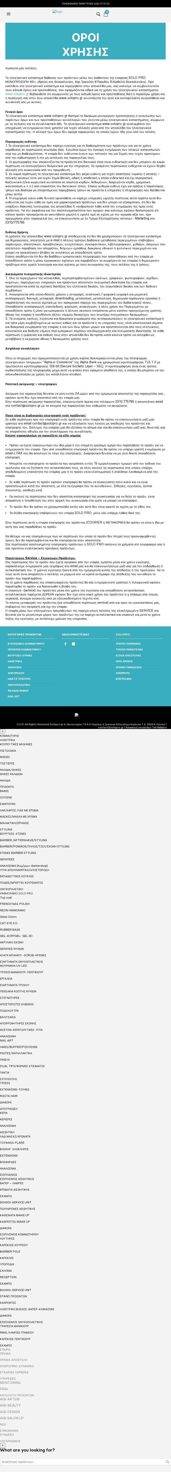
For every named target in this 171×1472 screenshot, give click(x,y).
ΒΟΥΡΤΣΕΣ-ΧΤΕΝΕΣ (20, 655)
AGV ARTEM (9, 1399)
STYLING (6, 829)
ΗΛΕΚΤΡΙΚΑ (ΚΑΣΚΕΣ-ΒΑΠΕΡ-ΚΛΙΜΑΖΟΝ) (27, 1309)
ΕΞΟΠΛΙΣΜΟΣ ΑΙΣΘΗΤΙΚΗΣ (17, 1179)
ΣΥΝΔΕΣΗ (7, 1434)
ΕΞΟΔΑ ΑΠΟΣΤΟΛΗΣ (128, 655)
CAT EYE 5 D (9, 923)
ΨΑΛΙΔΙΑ (5, 780)
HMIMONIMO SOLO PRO (16, 893)
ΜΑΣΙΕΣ (5, 757)
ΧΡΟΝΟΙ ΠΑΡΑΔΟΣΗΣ (129, 667)
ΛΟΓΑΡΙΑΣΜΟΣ (10, 1441)
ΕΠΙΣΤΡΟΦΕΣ (124, 678)
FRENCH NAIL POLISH (15, 904)
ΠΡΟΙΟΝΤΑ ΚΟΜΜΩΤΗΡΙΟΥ (24, 649)
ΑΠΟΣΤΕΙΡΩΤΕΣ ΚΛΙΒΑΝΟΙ (17, 1004)
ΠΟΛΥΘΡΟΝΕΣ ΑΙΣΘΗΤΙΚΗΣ (17, 1208)
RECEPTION (8, 1277)
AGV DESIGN (10, 1412)
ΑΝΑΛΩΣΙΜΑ (8, 1036)
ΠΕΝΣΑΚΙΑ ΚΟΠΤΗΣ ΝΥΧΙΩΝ (18, 991)
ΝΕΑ (3, 1424)
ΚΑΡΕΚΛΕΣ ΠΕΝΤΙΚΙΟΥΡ (15, 1339)
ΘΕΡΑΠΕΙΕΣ (7, 859)
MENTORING (10, 1383)
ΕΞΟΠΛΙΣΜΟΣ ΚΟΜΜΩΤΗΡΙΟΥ (26, 643)
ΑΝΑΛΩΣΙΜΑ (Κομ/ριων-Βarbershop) (24, 865)
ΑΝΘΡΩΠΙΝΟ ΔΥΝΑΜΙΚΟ (17, 1366)
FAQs (4, 1389)
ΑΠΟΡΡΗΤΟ (123, 673)
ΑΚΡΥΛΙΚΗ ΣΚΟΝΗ (11, 942)
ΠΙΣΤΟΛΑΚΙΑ (8, 750)
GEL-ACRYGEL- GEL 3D (16, 936)
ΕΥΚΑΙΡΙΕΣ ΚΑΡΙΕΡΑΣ (14, 1372)
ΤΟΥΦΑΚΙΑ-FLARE (12, 1142)
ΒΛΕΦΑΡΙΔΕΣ (8, 1162)
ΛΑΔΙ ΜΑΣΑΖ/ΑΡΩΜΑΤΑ (15, 1136)
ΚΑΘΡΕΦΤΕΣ (8, 1302)
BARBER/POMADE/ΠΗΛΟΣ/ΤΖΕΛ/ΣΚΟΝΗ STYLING (34, 846)
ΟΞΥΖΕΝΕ (6, 797)
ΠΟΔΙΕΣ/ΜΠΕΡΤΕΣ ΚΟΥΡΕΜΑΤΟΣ (21, 882)
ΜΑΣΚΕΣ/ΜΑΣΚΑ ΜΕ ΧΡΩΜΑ (18, 816)
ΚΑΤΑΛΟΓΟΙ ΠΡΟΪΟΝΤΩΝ (17, 1395)
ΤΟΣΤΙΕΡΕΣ (7, 763)
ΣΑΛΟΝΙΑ (6, 1270)
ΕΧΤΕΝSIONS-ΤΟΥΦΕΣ (15, 1089)
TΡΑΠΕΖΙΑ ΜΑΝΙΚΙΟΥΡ (14, 1326)
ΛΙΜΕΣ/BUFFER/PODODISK (19, 1047)
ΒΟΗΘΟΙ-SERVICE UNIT (15, 1202)
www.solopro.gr (17, 94)
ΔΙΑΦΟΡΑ (6, 1102)
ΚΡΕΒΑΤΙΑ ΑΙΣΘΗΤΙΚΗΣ (15, 1189)
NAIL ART (14, 696)
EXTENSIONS (8, 1079)
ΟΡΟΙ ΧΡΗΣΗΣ (124, 661)
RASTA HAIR (9, 1096)
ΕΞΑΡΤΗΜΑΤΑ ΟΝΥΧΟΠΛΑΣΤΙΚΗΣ (21, 962)
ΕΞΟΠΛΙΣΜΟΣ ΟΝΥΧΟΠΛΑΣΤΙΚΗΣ (21, 1322)
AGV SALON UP (12, 1418)
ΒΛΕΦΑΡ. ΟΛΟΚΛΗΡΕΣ (14, 1149)
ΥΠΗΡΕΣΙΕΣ (8, 1378)
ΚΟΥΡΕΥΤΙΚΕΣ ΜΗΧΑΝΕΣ (16, 744)
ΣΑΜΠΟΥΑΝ (7, 804)
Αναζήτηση (167, 1462)
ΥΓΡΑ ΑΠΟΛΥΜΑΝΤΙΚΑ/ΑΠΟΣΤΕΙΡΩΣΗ (24, 870)
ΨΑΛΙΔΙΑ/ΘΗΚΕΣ (18, 690)
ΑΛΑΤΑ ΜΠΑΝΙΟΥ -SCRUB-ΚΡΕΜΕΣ (23, 955)
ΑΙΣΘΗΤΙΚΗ (14, 667)
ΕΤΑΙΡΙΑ (5, 1349)
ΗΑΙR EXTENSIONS (19, 678)
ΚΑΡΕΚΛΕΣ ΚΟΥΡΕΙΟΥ (14, 1245)
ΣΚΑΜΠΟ (6, 1196)
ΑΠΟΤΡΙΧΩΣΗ (16, 673)
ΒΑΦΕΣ (4, 791)
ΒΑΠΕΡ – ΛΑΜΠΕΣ (12, 1183)
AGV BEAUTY (10, 1405)
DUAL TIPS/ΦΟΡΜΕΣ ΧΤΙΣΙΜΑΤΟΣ (22, 1066)
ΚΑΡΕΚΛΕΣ (7, 1258)
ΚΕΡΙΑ (4, 1113)
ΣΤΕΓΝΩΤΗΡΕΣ (10, 997)
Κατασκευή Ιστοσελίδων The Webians (146, 727)
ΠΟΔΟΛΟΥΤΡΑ (9, 1010)
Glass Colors (8, 916)
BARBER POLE (10, 1251)
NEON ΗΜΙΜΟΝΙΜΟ (12, 910)
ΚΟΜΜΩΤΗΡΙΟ (9, 736)
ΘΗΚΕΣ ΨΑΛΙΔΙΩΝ (11, 774)
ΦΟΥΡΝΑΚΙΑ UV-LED (13, 965)
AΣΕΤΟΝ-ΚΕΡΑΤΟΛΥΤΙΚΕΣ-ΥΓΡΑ (21, 1029)
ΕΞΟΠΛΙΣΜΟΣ (8, 1175)
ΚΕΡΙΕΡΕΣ (6, 1119)
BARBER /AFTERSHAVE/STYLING (23, 840)
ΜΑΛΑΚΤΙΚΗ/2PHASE (14, 823)
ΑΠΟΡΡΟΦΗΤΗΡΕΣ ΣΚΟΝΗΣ (18, 1023)
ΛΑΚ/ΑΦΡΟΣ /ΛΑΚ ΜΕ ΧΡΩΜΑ (19, 810)
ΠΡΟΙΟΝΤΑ (7, 787)
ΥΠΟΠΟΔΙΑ (7, 1264)
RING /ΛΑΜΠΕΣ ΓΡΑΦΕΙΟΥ (17, 1332)
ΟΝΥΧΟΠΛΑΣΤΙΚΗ (19, 684)
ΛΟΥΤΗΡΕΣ (7, 1238)
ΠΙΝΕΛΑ (5, 1059)
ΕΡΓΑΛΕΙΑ (6, 978)
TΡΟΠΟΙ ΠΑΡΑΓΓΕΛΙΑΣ (129, 649)
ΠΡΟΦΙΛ (5, 1353)
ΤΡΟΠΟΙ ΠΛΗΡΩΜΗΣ (128, 643)
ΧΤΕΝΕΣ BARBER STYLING (18, 853)
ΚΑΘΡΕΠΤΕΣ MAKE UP (15, 1221)
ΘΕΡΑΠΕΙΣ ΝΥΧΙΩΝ (12, 948)
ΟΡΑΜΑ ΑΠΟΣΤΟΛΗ (14, 1360)
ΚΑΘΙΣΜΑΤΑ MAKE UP (14, 1215)
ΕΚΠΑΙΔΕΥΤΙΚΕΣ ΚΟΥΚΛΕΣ (17, 876)
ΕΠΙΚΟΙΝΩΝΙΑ (9, 1430)
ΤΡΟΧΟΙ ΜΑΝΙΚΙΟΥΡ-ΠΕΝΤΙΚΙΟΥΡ (21, 972)
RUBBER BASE (10, 929)
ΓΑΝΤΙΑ (4, 1072)
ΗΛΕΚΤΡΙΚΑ (15, 661)
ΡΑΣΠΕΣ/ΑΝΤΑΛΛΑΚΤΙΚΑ (16, 1053)
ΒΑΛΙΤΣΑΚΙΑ (8, 1017)
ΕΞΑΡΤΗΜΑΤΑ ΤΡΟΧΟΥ (14, 985)
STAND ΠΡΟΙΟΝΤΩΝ (13, 1296)
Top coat (6, 897)
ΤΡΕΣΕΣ (5, 1083)
